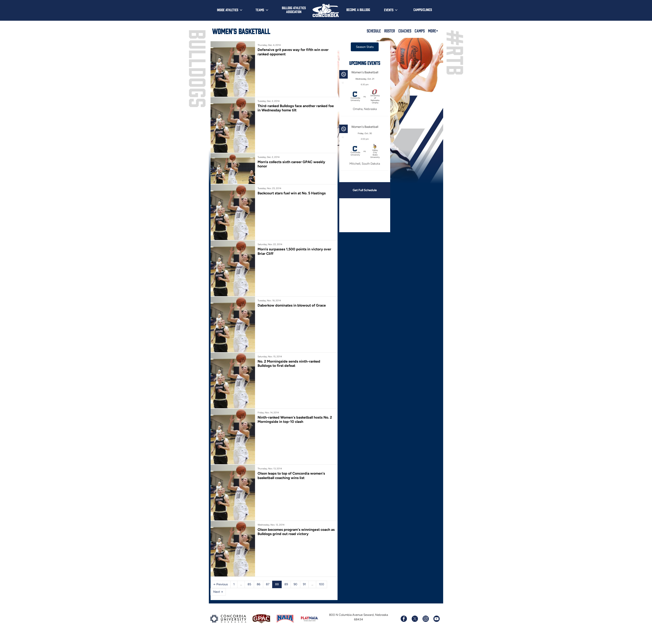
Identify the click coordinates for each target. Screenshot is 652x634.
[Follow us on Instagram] (425, 618)
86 (258, 584)
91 (304, 584)
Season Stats (365, 47)
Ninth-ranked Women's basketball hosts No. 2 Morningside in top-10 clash (295, 419)
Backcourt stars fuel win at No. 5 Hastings (292, 193)
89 (286, 584)
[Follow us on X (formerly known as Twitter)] (414, 618)
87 (267, 584)
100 (321, 584)
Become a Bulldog (358, 9)
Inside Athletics (227, 9)
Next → (218, 592)
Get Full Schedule (365, 190)
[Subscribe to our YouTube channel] (436, 618)
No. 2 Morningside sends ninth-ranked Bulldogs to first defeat (289, 363)
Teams (260, 9)
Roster (389, 30)
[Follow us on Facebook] (403, 618)
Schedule (374, 30)
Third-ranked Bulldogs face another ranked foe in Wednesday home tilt (296, 108)
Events (388, 9)
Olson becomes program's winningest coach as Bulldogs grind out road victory (296, 531)
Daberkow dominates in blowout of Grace (292, 305)
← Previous (220, 584)
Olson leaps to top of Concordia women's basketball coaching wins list (291, 475)
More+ (433, 30)
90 (295, 584)
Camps (420, 30)
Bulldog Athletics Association (294, 9)
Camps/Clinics (422, 9)
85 (249, 584)
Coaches (404, 30)
